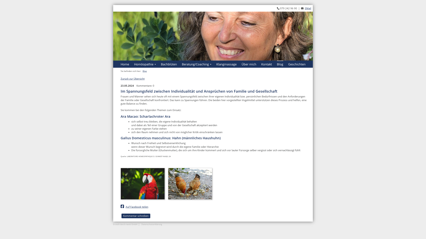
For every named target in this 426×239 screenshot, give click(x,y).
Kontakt (266, 64)
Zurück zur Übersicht (133, 78)
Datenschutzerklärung (151, 224)
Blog (280, 64)
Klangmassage (226, 64)
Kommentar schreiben (136, 215)
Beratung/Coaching (195, 64)
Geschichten (297, 64)
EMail (308, 8)
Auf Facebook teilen (137, 206)
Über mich (249, 64)
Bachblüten (169, 64)
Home (125, 64)
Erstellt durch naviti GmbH (125, 224)
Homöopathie (143, 64)
